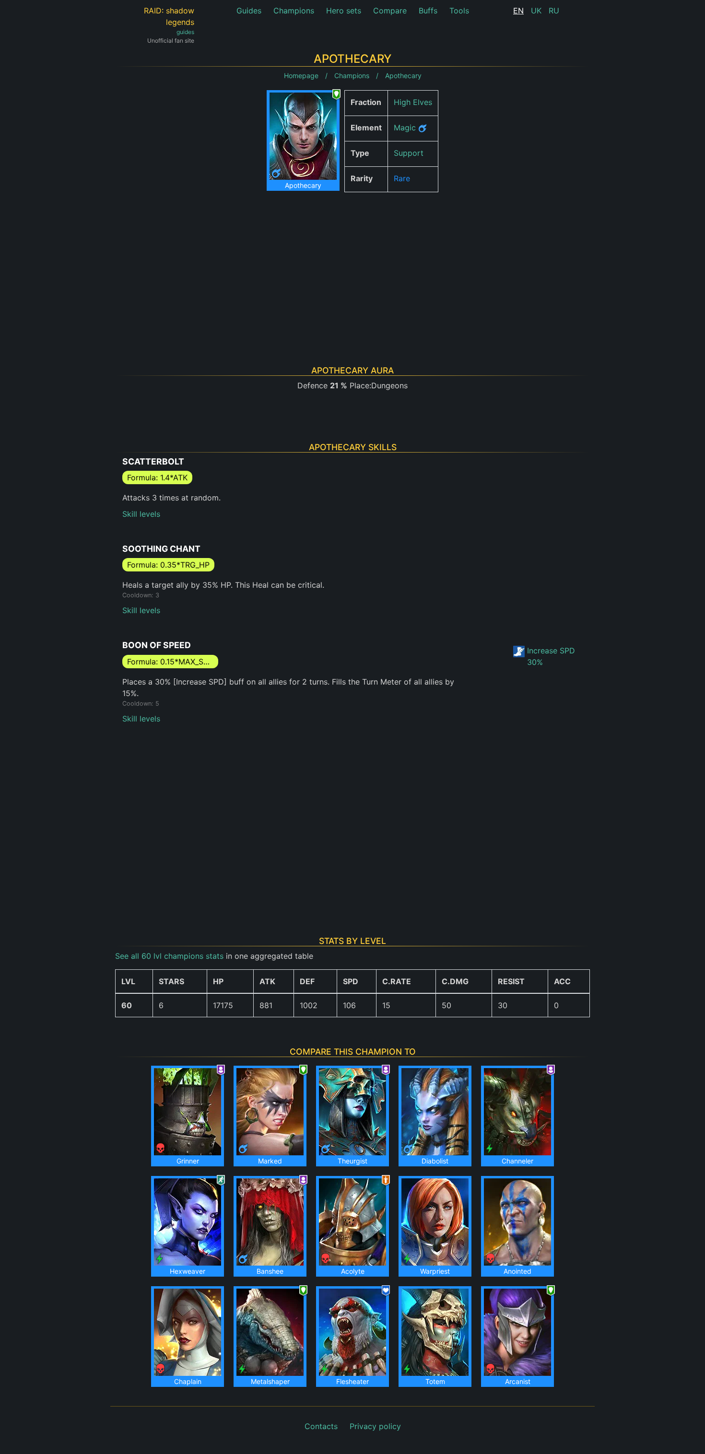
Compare (390, 10)
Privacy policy (375, 1426)
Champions (293, 10)
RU (554, 10)
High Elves (413, 102)
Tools (459, 10)
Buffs (428, 10)
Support (408, 153)
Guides (248, 10)
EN (518, 10)
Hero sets (343, 10)
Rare (402, 178)
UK (536, 10)
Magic (405, 127)
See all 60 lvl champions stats (169, 956)
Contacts (321, 1426)
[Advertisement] (352, 266)
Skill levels (141, 514)
